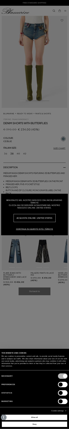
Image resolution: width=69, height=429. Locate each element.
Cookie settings (57, 411)
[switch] (62, 384)
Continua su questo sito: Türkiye (34, 229)
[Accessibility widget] (4, 417)
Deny (35, 424)
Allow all (34, 417)
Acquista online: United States (35, 218)
